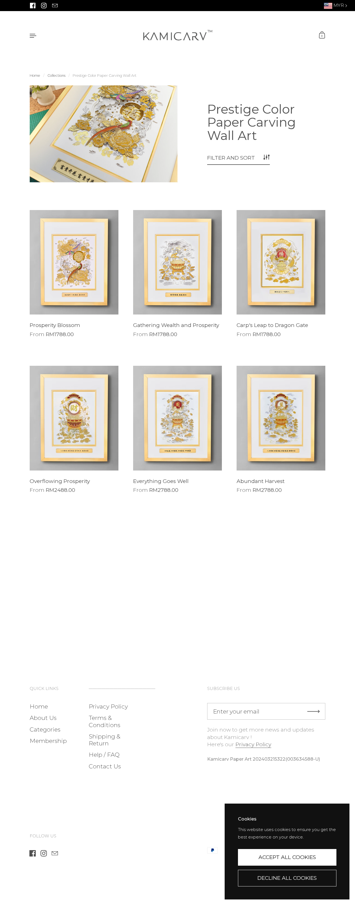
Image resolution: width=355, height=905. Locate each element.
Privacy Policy (253, 744)
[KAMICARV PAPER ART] (177, 35)
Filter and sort (231, 158)
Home (35, 75)
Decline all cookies (287, 878)
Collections (56, 75)
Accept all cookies (287, 857)
